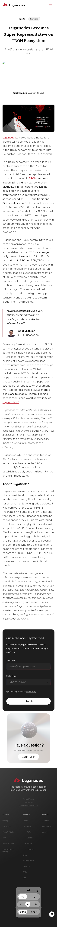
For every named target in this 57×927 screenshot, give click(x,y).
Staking (5, 821)
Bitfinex (29, 843)
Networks (26, 866)
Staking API (7, 826)
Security (45, 832)
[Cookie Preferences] (51, 914)
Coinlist (29, 838)
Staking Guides (28, 861)
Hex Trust (30, 849)
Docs (24, 878)
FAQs (25, 872)
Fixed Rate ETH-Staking (8, 850)
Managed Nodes (8, 843)
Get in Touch (46, 826)
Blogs (25, 855)
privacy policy (31, 692)
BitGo (29, 832)
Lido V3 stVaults (8, 832)
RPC (4, 838)
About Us (45, 821)
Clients (25, 821)
